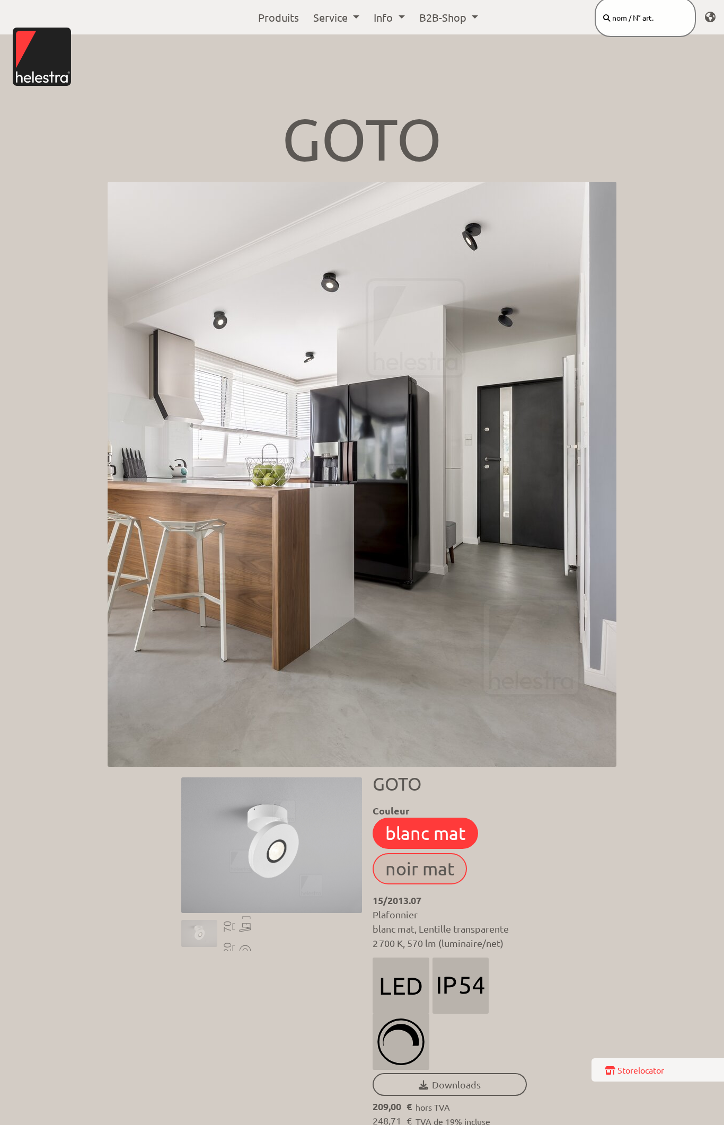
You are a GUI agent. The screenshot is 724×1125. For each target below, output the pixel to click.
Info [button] (384, 17)
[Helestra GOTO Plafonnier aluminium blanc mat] (199, 933)
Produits (278, 17)
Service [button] (331, 17)
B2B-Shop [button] (444, 17)
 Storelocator (634, 1070)
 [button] (450, 1084)
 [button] (710, 17)
